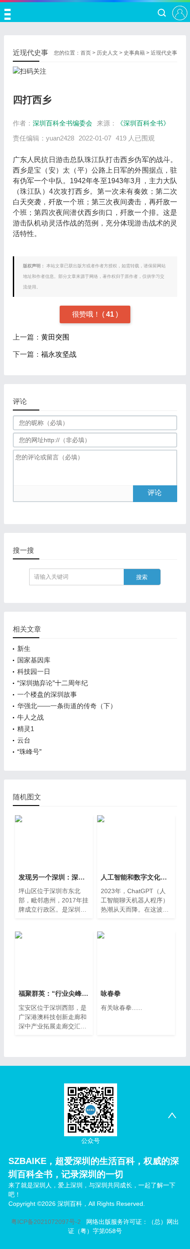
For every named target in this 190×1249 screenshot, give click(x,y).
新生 (23, 648)
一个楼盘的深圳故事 (47, 694)
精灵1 (25, 728)
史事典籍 (134, 53)
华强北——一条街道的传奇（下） (67, 705)
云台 (23, 740)
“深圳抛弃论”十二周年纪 (52, 683)
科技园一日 (33, 671)
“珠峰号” (29, 751)
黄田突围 (55, 337)
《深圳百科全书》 (143, 123)
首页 (85, 53)
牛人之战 (30, 717)
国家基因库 (33, 660)
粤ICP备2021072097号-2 (46, 1221)
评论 (155, 492)
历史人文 (107, 53)
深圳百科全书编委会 (62, 123)
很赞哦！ (87, 314)
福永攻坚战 (58, 354)
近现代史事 (164, 53)
